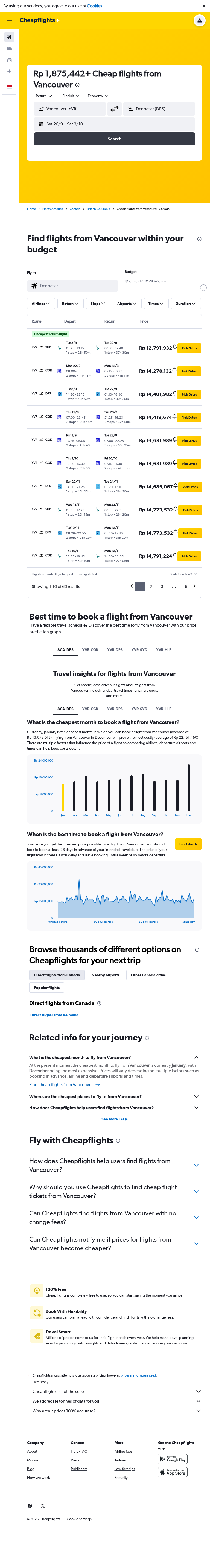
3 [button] (162, 586)
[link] (30, 1506)
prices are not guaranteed (138, 1375)
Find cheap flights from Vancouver (61, 1084)
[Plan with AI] (9, 71)
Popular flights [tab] (47, 987)
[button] (204, 6)
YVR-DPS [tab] (115, 650)
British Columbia (98, 209)
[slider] (203, 287)
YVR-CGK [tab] (90, 650)
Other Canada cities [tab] (148, 975)
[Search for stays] (9, 48)
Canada (75, 209)
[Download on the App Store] (173, 1472)
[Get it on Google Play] (173, 1459)
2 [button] (151, 586)
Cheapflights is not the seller (59, 1391)
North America (52, 209)
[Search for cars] (9, 59)
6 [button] (186, 586)
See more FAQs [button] (114, 1119)
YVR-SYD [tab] (139, 650)
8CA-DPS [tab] (65, 650)
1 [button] (140, 586)
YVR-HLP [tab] (163, 650)
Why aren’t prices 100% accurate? (64, 1411)
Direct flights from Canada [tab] (57, 975)
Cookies (94, 5)
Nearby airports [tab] (105, 975)
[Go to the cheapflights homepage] (40, 20)
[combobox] (98, 96)
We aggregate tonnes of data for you (66, 1401)
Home (31, 209)
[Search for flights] (9, 37)
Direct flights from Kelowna (54, 1015)
